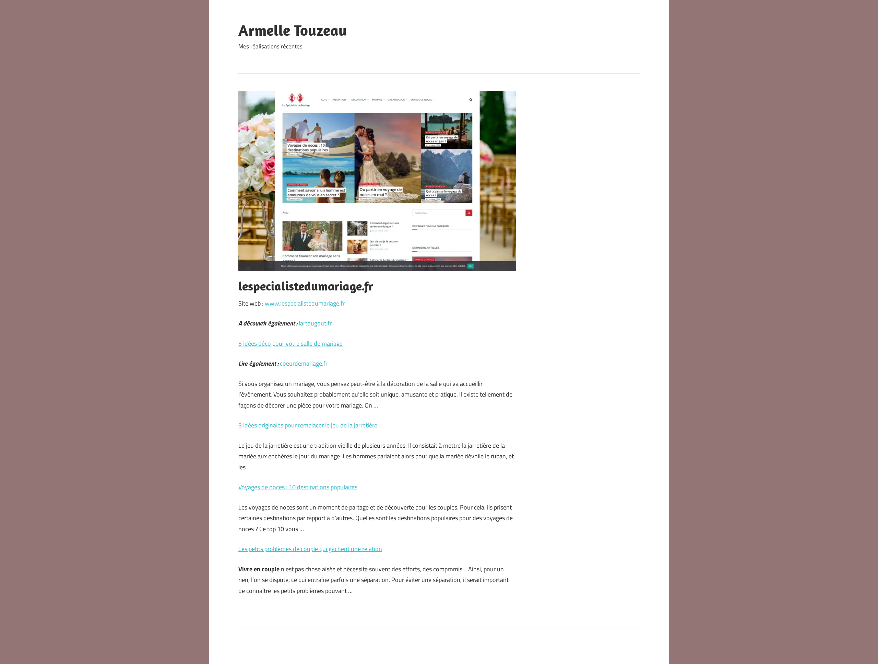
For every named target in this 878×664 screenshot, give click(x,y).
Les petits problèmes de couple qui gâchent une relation (310, 548)
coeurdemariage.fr (304, 363)
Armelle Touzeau (292, 30)
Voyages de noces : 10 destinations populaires (297, 487)
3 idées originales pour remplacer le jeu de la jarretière (307, 425)
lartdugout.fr (315, 323)
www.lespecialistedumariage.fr (305, 303)
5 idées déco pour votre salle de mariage (290, 343)
